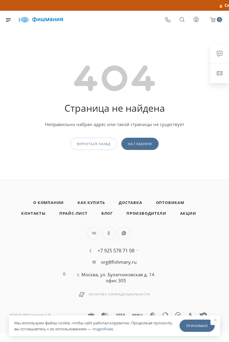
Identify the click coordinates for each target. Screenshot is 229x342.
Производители (146, 213)
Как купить (91, 202)
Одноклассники (108, 233)
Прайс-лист (73, 213)
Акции (188, 213)
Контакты (33, 213)
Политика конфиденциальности (119, 294)
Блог (107, 213)
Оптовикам (170, 202)
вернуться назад (94, 144)
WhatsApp (123, 233)
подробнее (102, 329)
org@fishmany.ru (119, 262)
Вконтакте (93, 233)
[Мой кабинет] (196, 20)
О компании (48, 202)
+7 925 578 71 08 (116, 250)
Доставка (130, 202)
